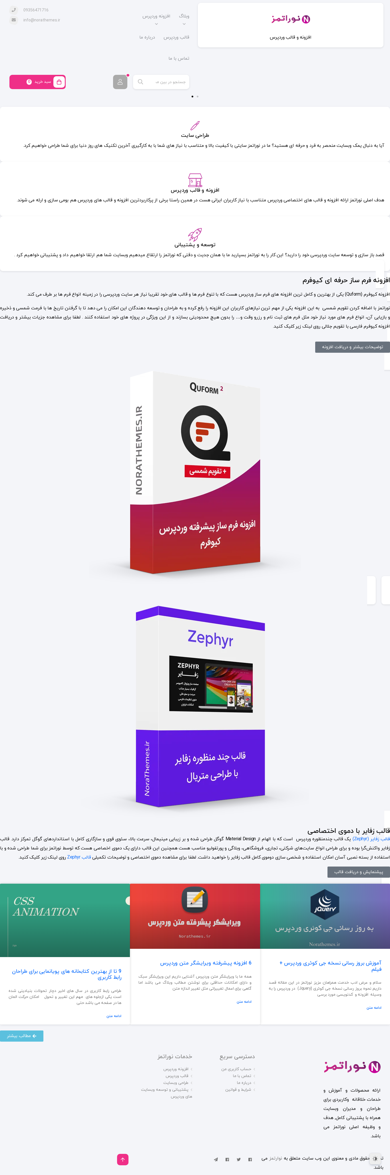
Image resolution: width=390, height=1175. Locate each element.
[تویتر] (238, 1159)
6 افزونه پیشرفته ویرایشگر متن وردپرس (206, 963)
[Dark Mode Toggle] (375, 1158)
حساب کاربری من (236, 1069)
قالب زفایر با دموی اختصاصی (348, 831)
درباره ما (147, 37)
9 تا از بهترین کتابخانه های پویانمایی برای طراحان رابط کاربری (66, 974)
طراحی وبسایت (175, 1083)
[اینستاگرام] (227, 1159)
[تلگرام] (216, 1159)
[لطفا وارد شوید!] (120, 82)
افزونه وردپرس (156, 16)
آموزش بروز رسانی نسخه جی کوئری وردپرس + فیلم (331, 966)
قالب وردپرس (176, 37)
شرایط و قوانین (238, 1089)
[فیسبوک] (250, 1159)
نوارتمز (276, 1158)
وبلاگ (184, 16)
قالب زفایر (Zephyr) (371, 839)
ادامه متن (374, 1008)
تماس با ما (178, 58)
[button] (197, 96)
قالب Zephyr (79, 857)
